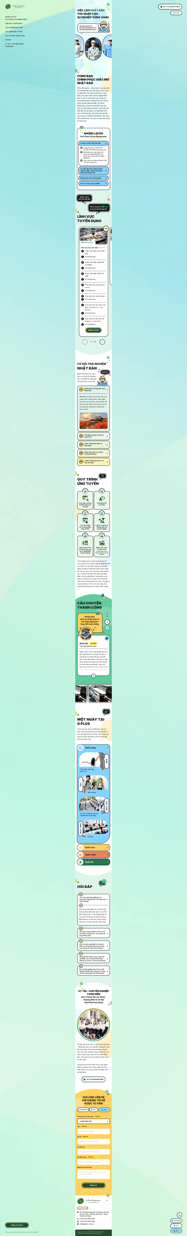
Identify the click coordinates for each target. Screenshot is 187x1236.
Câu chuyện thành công (15, 36)
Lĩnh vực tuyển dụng (13, 23)
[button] (102, 342)
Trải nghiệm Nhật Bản (14, 27)
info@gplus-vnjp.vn (87, 1224)
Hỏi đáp (8, 40)
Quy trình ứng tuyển (13, 31)
